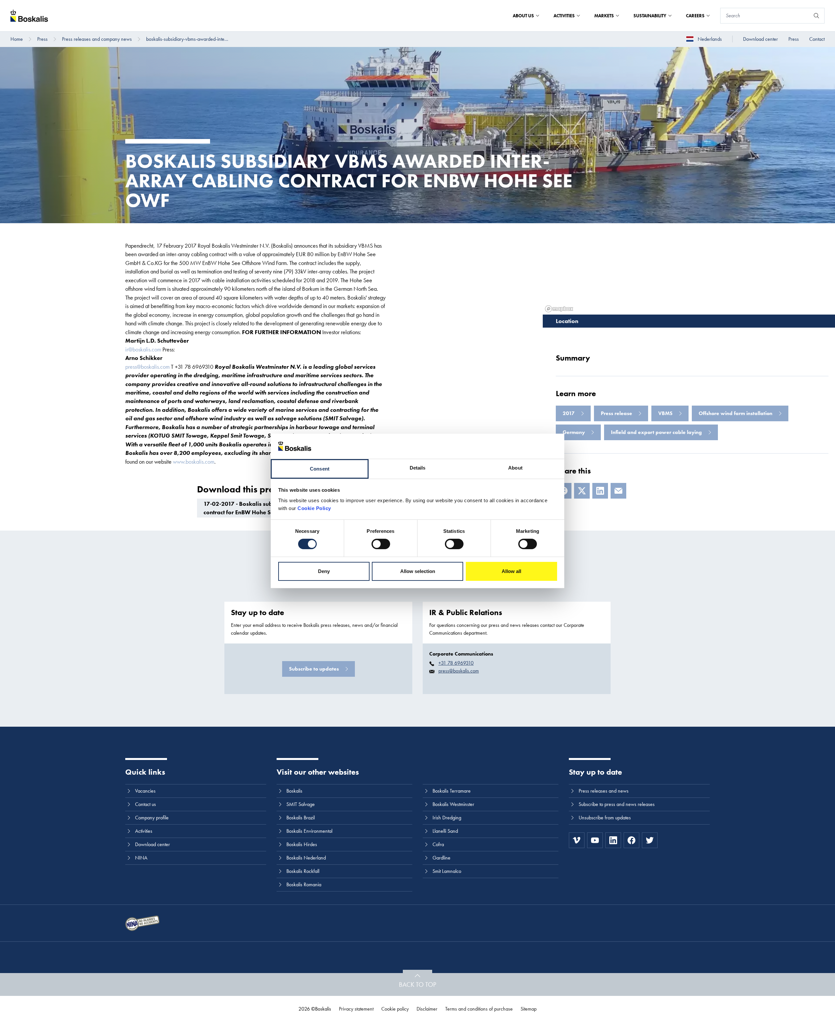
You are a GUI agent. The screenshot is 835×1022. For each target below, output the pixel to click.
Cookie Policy (314, 508)
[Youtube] (595, 840)
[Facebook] (631, 840)
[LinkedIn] (600, 491)
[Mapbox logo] (559, 309)
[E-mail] (618, 491)
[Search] (816, 15)
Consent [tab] (319, 469)
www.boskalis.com (193, 461)
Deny (324, 571)
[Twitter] (650, 840)
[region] (689, 269)
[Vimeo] (576, 840)
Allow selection (417, 571)
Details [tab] (418, 468)
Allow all (511, 571)
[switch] (381, 544)
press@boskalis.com (147, 366)
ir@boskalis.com (143, 349)
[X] (582, 491)
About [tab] (515, 468)
